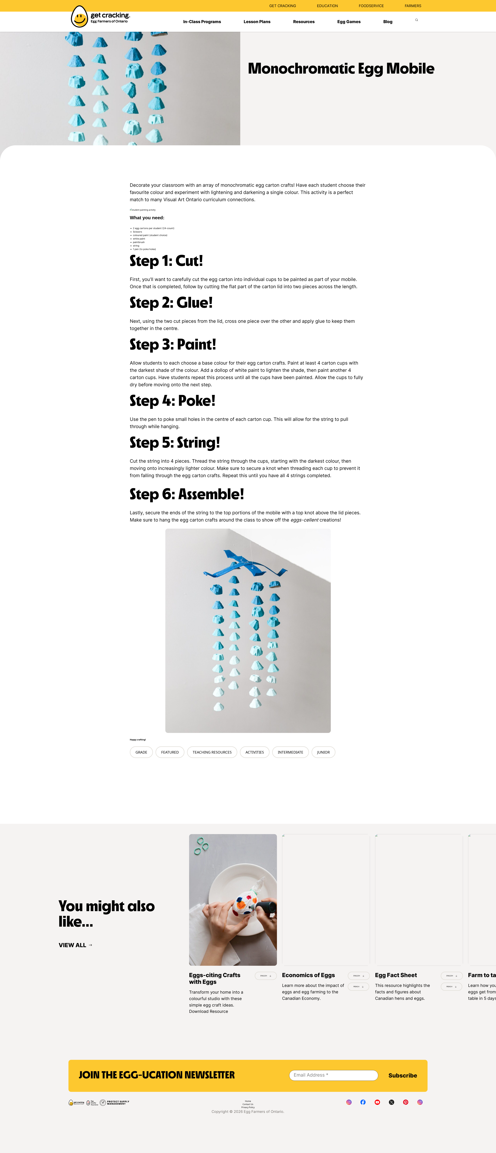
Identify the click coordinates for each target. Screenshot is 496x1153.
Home (248, 1101)
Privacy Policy (248, 1107)
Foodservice (371, 6)
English (263, 976)
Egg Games (349, 21)
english (449, 976)
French (356, 986)
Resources (304, 21)
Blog (388, 21)
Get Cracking (282, 6)
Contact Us (248, 1104)
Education (327, 6)
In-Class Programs (202, 21)
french (449, 986)
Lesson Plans (257, 21)
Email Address (311, 1075)
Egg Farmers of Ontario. (264, 1111)
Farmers (413, 6)
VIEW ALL (72, 945)
